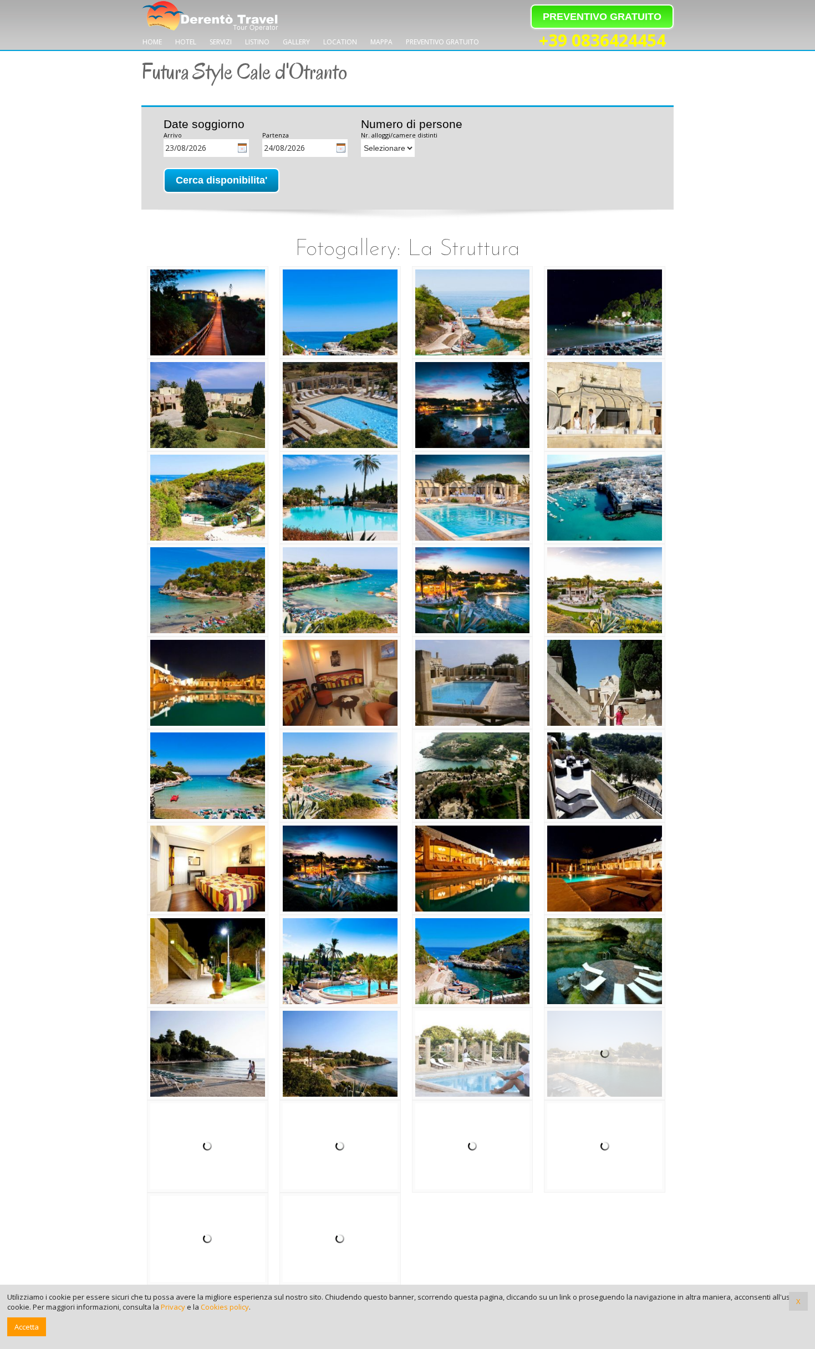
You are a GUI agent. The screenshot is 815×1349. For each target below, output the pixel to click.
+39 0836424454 (602, 41)
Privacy (173, 1307)
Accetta (26, 1327)
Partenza (275, 135)
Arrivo (173, 135)
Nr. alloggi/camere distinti (399, 135)
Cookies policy (225, 1307)
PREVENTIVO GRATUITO (602, 16)
